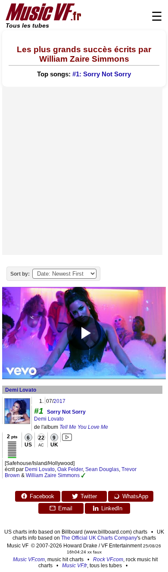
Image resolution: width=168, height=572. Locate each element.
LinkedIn (111, 508)
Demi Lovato (20, 390)
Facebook (42, 496)
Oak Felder (70, 469)
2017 (59, 401)
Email (65, 508)
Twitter (89, 496)
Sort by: (20, 274)
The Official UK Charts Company (99, 538)
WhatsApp (135, 496)
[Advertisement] (84, 171)
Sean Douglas (102, 469)
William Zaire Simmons (53, 475)
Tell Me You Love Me (83, 427)
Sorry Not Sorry (66, 412)
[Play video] (84, 333)
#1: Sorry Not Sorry (101, 74)
